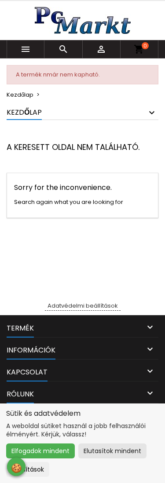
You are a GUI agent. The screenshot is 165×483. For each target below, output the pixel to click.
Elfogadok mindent (40, 451)
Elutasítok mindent (112, 451)
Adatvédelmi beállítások (83, 305)
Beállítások (27, 469)
